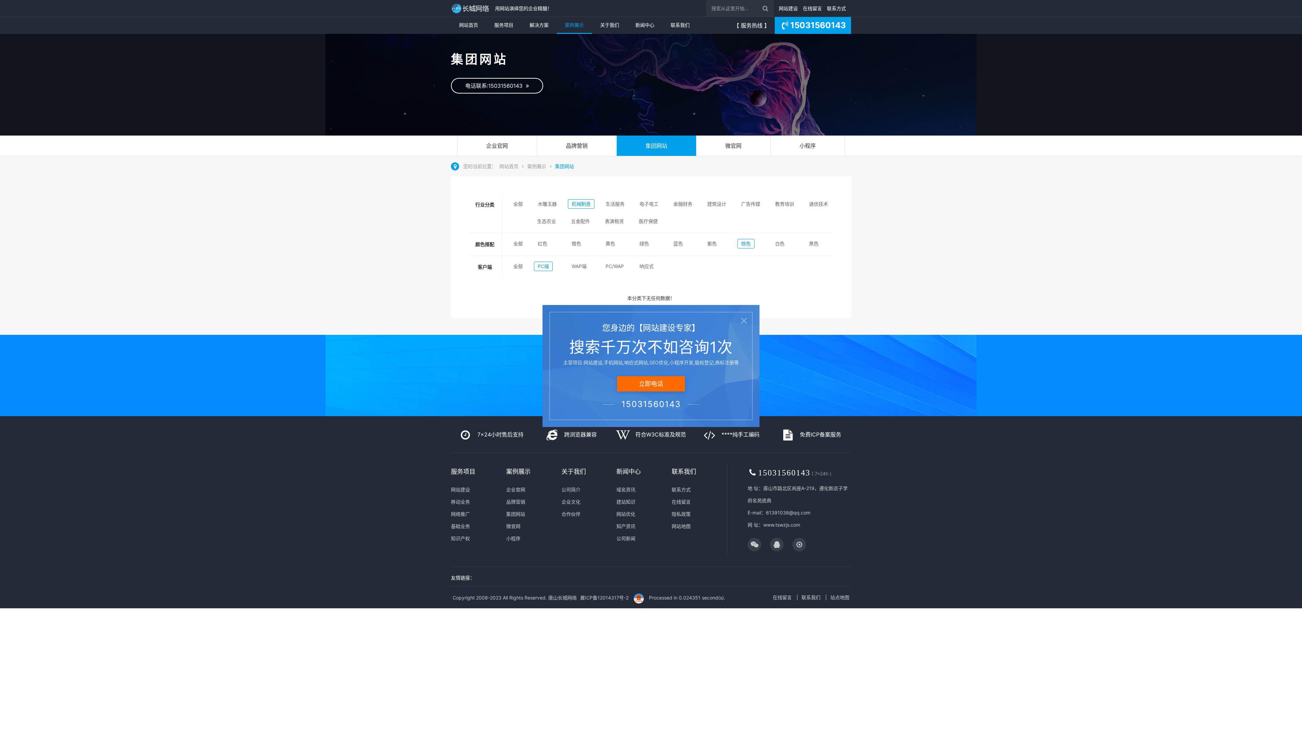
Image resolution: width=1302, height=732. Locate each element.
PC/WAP (615, 266)
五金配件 (580, 221)
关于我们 (609, 25)
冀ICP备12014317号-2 (604, 598)
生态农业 (546, 221)
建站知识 (625, 502)
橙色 (576, 243)
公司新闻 (625, 538)
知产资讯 (625, 526)
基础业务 (460, 526)
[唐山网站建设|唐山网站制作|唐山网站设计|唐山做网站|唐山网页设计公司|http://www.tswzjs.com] (471, 8)
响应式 (646, 266)
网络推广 (460, 514)
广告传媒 (750, 204)
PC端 (543, 266)
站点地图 (839, 597)
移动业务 (460, 502)
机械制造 (581, 204)
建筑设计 (716, 204)
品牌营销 (577, 145)
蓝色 (678, 243)
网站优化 (625, 514)
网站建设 (788, 8)
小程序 (808, 145)
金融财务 (682, 204)
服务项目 (503, 25)
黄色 (610, 243)
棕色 (746, 243)
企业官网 (497, 145)
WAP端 (579, 266)
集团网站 (656, 145)
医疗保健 (648, 221)
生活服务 (615, 204)
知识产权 (460, 538)
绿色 (644, 243)
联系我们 (680, 25)
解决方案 (539, 25)
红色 (542, 243)
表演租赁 (614, 221)
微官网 (733, 145)
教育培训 (784, 204)
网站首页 (468, 25)
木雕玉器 (547, 204)
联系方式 (836, 8)
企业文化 (570, 502)
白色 (780, 243)
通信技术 (818, 204)
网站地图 (681, 526)
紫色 (712, 243)
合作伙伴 (570, 514)
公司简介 (570, 489)
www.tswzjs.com (781, 525)
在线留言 (812, 8)
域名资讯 (625, 489)
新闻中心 (644, 25)
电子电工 (648, 204)
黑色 (813, 243)
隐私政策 (681, 514)
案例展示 (574, 25)
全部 (518, 204)
